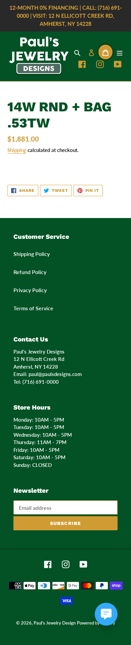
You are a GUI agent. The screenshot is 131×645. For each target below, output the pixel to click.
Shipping (16, 150)
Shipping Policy (31, 254)
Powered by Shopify (96, 623)
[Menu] (120, 52)
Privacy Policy (30, 290)
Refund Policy (29, 272)
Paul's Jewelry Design (55, 623)
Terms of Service (33, 308)
